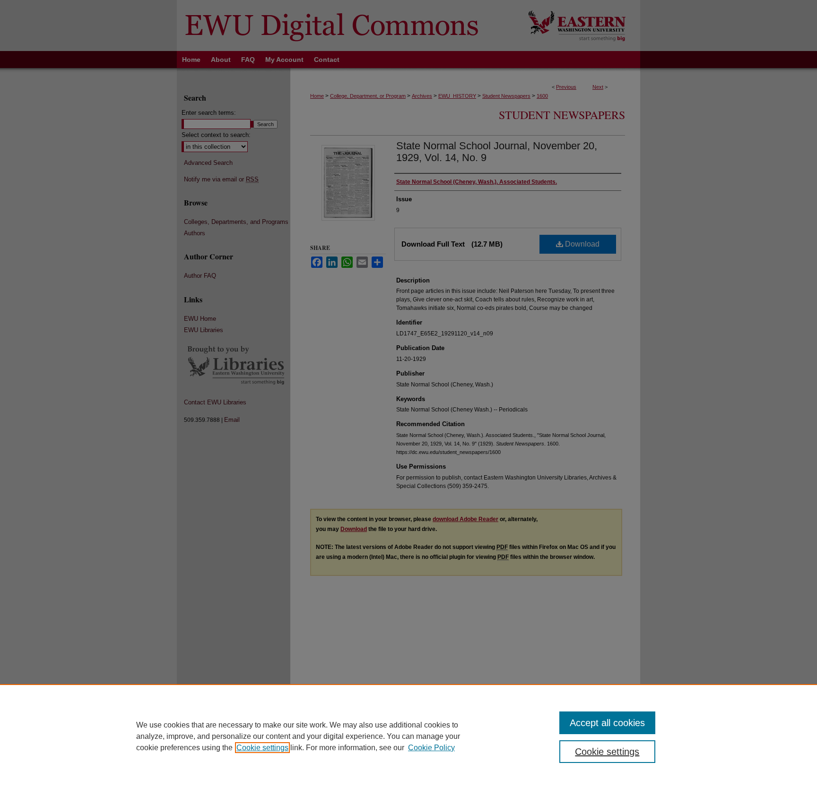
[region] (408, 736)
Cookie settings (262, 748)
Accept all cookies (607, 723)
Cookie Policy (431, 748)
